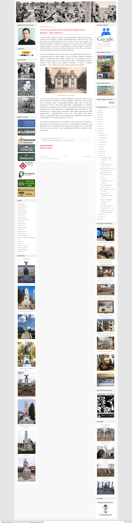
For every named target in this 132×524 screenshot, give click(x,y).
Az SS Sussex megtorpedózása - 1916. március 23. (106, 180)
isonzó (19, 243)
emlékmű (20, 241)
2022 (99, 119)
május (101, 151)
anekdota (20, 203)
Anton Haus (21, 225)
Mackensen (21, 251)
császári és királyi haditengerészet (26, 237)
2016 (99, 133)
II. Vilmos (64, 140)
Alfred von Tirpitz (22, 245)
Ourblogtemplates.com (35, 522)
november (102, 137)
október (101, 139)
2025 (99, 112)
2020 (99, 124)
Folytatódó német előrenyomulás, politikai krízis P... (106, 195)
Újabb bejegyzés (44, 156)
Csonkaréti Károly (22, 249)
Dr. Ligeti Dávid (21, 211)
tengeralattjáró (21, 205)
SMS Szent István (22, 219)
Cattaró (20, 229)
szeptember (103, 142)
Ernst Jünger (21, 231)
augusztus (102, 144)
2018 (99, 128)
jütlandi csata (21, 213)
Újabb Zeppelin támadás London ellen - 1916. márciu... (106, 159)
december (102, 135)
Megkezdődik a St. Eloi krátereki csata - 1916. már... (106, 174)
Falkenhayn (58, 140)
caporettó (20, 221)
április (101, 153)
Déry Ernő (20, 215)
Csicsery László (22, 247)
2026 (99, 110)
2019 (99, 126)
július (101, 146)
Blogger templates (7, 522)
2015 (99, 219)
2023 (99, 117)
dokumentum (21, 223)
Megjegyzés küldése (46, 148)
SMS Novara (21, 209)
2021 (99, 121)
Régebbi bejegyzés (87, 156)
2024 (99, 115)
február (101, 214)
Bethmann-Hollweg (50, 140)
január (101, 216)
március (102, 155)
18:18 (60, 138)
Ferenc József (21, 233)
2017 (99, 130)
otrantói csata (21, 207)
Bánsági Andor (21, 227)
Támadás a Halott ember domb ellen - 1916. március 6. (106, 201)
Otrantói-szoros (22, 217)
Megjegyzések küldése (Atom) (53, 158)
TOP (130, 522)
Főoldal (65, 156)
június (101, 148)
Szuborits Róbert (22, 235)
